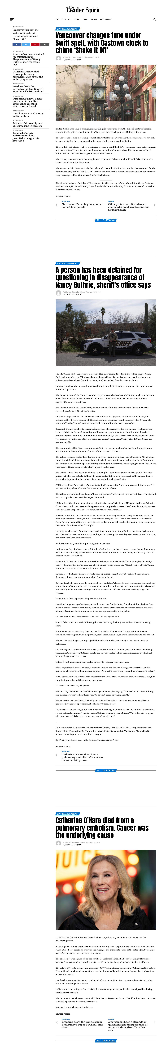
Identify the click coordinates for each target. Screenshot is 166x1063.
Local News (66, 19)
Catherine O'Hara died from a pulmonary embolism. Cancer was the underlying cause (28, 76)
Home (56, 19)
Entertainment (106, 19)
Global (85, 19)
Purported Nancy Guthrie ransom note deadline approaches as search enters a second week (27, 103)
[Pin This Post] (35, 44)
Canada (76, 19)
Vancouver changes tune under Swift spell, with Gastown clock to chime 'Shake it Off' (25, 34)
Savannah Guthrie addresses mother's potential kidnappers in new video (26, 137)
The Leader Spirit (73, 60)
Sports (94, 19)
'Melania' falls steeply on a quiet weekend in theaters (27, 124)
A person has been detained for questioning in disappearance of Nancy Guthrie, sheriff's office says (28, 59)
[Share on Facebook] (17, 44)
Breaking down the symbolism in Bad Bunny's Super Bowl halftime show (28, 89)
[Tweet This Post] (26, 44)
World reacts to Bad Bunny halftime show (28, 114)
